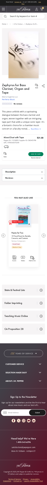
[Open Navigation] (3, 9)
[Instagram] (23, 421)
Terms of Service (14, 479)
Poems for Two (17, 232)
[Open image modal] (23, 55)
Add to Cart (36, 154)
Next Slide (43, 235)
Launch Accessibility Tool (33, 481)
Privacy (25, 479)
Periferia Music (8, 99)
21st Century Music (19, 24)
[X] (18, 421)
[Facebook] (13, 421)
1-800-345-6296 (23, 442)
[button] (23, 54)
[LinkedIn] (33, 421)
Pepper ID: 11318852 (11, 140)
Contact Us (18, 2)
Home (4, 24)
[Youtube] (28, 421)
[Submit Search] (5, 16)
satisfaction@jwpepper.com (23, 447)
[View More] (10, 24)
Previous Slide (3, 235)
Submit (37, 412)
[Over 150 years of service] (23, 353)
